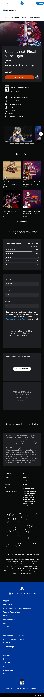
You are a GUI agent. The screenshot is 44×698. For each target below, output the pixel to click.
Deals (24, 17)
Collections (15, 17)
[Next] (41, 134)
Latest (5, 17)
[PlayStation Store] (10, 10)
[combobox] (22, 284)
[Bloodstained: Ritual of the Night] (18, 134)
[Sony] (39, 697)
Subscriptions (35, 17)
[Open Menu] (2, 3)
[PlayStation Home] (22, 3)
